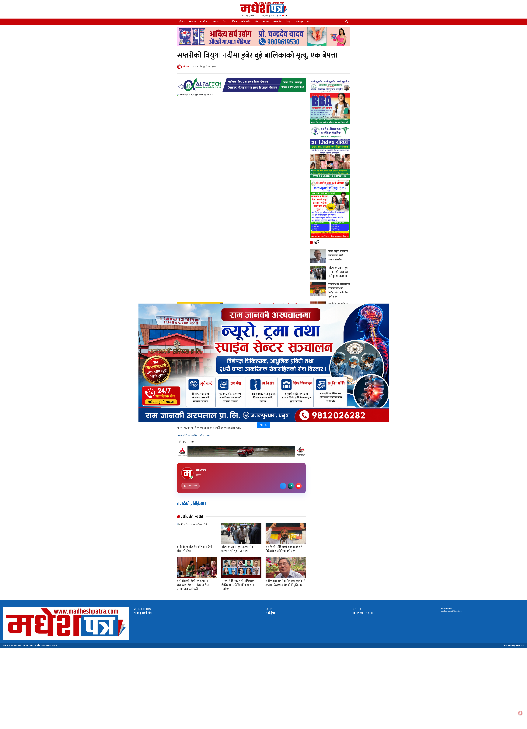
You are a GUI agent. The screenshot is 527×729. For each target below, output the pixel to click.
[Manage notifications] (520, 713)
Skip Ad (263, 425)
